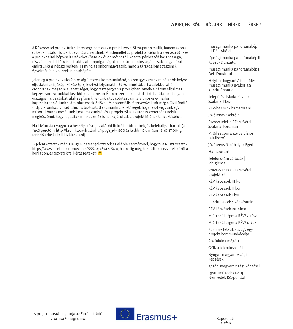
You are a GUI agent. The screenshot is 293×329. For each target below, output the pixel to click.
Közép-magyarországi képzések (234, 266)
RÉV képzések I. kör (223, 195)
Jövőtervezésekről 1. (224, 115)
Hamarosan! (218, 152)
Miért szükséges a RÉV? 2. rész (232, 216)
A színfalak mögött (223, 241)
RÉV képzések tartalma (227, 209)
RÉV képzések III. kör (225, 181)
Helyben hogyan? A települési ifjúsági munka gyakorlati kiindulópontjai (232, 85)
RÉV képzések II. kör (224, 188)
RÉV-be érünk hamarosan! (229, 108)
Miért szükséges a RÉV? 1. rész (232, 223)
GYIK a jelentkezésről (225, 248)
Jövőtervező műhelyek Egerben (233, 145)
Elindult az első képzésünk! (230, 202)
